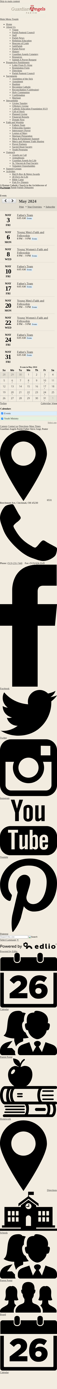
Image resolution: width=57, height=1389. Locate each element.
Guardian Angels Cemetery (25, 54)
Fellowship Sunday (21, 128)
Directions (17, 70)
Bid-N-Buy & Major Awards (26, 174)
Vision (15, 29)
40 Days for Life (20, 177)
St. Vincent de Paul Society (25, 163)
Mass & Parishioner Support (25, 138)
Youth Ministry (11, 418)
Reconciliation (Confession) (25, 89)
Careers (3, 426)
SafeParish (17, 46)
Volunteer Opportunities (23, 166)
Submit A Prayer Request (24, 59)
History (15, 51)
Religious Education (22, 40)
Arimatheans (18, 157)
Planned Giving (19, 114)
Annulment (17, 81)
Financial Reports (20, 117)
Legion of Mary (19, 133)
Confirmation (18, 95)
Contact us (13, 426)
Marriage (16, 98)
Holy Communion (21, 92)
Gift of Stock (18, 111)
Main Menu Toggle (9, 19)
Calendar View (49, 403)
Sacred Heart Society (22, 147)
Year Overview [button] (34, 207)
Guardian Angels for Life (24, 160)
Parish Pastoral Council (23, 32)
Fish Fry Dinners (20, 182)
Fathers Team (18, 125)
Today (3, 403)
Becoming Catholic (21, 87)
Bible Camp (18, 179)
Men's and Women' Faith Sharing (28, 141)
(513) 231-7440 (14, 563)
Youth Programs (20, 149)
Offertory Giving (20, 106)
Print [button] (21, 207)
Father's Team (25, 215)
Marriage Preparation (22, 136)
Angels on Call (19, 155)
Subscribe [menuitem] (50, 207)
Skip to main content (10, 1)
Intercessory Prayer (21, 130)
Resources (17, 57)
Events (7, 413)
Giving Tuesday (20, 103)
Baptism (16, 84)
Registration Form (20, 68)
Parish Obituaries (25, 187)
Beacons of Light (20, 43)
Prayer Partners (19, 144)
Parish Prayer (18, 49)
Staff (14, 35)
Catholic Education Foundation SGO (30, 108)
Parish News (18, 38)
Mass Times (35, 426)
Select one (52, 422)
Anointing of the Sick (22, 78)
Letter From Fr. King (22, 65)
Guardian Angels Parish (28, 10)
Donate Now (18, 119)
